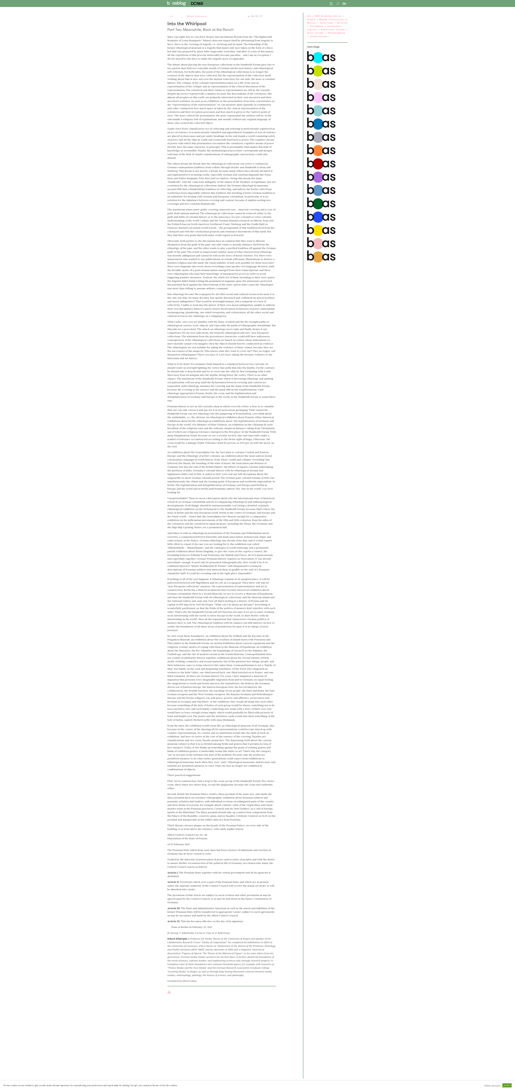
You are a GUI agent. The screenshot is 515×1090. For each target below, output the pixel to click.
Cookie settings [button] (492, 1085)
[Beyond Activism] (321, 76)
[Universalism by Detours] (321, 208)
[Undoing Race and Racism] (321, 155)
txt (171, 16)
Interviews (326, 22)
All (309, 16)
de (344, 3)
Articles (342, 22)
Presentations (318, 36)
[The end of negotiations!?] (321, 222)
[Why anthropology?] (321, 235)
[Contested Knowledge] (321, 129)
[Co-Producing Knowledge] (321, 102)
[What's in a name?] (321, 248)
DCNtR (197, 3)
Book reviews (315, 33)
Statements (316, 26)
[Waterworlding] (321, 62)
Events (311, 19)
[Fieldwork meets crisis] (321, 195)
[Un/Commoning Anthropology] (321, 89)
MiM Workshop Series (328, 16)
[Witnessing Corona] (321, 168)
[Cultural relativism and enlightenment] (321, 262)
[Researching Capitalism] (321, 142)
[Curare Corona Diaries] (321, 182)
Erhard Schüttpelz (197, 16)
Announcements (336, 33)
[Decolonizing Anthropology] (321, 115)
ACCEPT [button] (507, 1085)
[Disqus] (221, 1038)
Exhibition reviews (333, 29)
